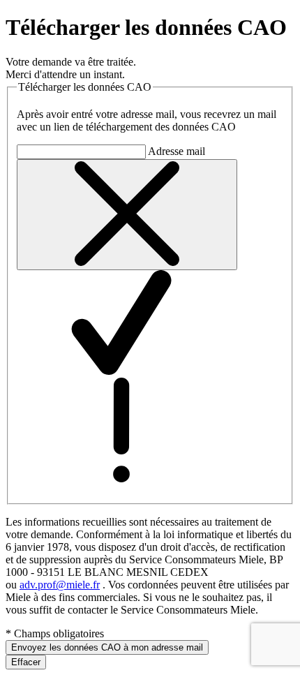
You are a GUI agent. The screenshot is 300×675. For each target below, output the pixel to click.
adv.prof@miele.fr (60, 585)
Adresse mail (176, 151)
